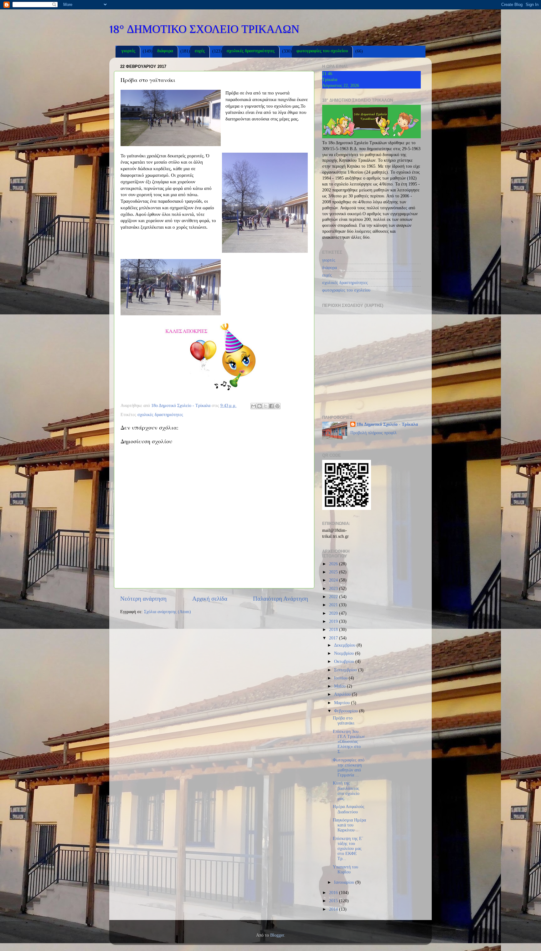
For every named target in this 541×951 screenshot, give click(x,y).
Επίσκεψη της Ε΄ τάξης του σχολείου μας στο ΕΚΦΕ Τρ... (348, 848)
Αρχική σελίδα (209, 598)
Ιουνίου (341, 678)
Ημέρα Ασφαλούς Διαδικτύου (348, 809)
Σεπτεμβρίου (346, 670)
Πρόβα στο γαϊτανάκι (343, 720)
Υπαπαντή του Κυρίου (345, 869)
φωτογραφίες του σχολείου (322, 51)
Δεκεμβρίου (345, 645)
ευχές (200, 51)
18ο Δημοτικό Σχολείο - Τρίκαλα (387, 424)
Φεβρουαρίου (346, 711)
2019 (334, 621)
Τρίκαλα (329, 79)
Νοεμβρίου (344, 653)
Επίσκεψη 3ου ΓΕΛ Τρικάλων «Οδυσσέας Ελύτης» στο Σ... (349, 741)
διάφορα (165, 51)
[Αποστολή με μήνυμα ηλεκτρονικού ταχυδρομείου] (253, 406)
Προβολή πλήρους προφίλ (373, 432)
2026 (334, 564)
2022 (334, 596)
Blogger (277, 935)
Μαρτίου (342, 702)
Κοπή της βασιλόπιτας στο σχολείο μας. (346, 791)
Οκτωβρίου (344, 661)
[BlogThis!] (259, 406)
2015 (334, 900)
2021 (334, 605)
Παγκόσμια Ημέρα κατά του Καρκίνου (349, 825)
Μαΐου (340, 686)
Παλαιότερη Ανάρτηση (280, 598)
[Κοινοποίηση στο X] (265, 406)
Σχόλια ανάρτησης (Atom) (167, 611)
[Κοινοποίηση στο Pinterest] (277, 406)
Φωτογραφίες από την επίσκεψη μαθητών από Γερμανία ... (348, 768)
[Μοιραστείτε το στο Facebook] (271, 406)
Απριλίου (343, 694)
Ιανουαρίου (344, 882)
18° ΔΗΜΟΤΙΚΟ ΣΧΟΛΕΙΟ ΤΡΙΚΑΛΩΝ (204, 29)
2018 (334, 629)
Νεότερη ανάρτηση (143, 598)
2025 (334, 572)
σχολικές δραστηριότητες (251, 51)
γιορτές (128, 51)
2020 (334, 613)
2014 (334, 909)
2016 (334, 892)
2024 (334, 580)
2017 (334, 638)
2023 (334, 588)
